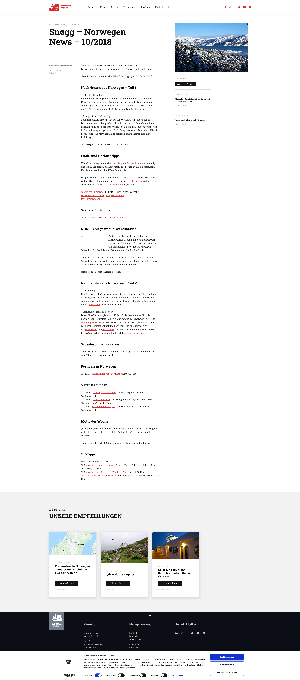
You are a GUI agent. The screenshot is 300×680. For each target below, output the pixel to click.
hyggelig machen (135, 181)
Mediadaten (135, 636)
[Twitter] (239, 7)
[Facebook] (234, 7)
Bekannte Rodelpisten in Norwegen (191, 120)
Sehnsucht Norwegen (92, 191)
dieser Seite (94, 304)
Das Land (145, 7)
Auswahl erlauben (227, 665)
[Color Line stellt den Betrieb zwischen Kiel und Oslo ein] (175, 545)
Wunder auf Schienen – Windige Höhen (108, 472)
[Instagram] (230, 7)
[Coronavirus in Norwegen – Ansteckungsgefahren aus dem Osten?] (72, 543)
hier (88, 271)
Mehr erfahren (67, 583)
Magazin (91, 7)
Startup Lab (138, 332)
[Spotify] (250, 7)
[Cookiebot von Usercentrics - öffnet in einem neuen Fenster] (68, 675)
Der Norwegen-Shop (91, 198)
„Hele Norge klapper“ (121, 574)
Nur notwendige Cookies (227, 672)
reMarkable (108, 329)
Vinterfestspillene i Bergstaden (106, 373)
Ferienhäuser (130, 7)
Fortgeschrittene (135, 163)
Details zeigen (177, 675)
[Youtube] (244, 7)
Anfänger (120, 163)
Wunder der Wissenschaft (101, 465)
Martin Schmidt (66, 66)
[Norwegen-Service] (61, 7)
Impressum (134, 647)
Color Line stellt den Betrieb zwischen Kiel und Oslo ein (175, 573)
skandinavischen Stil (111, 184)
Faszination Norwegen (103, 406)
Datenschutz (135, 644)
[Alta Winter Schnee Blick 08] (213, 47)
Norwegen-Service (109, 7)
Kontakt (159, 7)
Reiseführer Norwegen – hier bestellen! (104, 217)
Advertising (135, 639)
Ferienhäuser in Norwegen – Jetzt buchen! (102, 195)
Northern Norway (102, 399)
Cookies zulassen (227, 657)
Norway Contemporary (104, 392)
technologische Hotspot (93, 322)
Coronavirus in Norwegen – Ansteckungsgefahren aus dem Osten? (72, 569)
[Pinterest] (225, 7)
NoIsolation (91, 329)
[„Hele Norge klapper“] (124, 547)
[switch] (121, 675)
